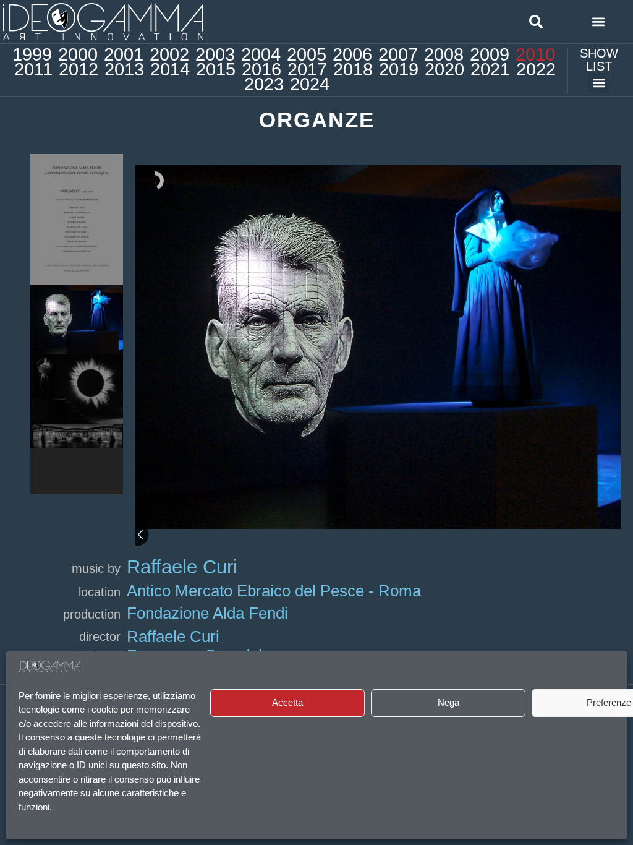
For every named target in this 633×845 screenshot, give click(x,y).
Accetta (287, 702)
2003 (215, 54)
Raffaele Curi (182, 567)
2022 (536, 69)
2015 (216, 69)
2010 (535, 54)
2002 (169, 54)
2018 (353, 69)
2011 (33, 69)
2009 (489, 54)
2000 (78, 54)
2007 (398, 54)
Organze (317, 120)
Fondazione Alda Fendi (207, 613)
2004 (261, 54)
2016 (261, 69)
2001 (123, 54)
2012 (78, 69)
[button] (536, 21)
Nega (448, 702)
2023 (264, 84)
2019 (398, 69)
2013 (124, 69)
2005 (306, 54)
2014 (170, 69)
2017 (307, 69)
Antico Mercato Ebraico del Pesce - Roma (274, 590)
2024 (309, 84)
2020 (444, 69)
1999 (32, 54)
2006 (352, 54)
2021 (490, 69)
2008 (444, 54)
